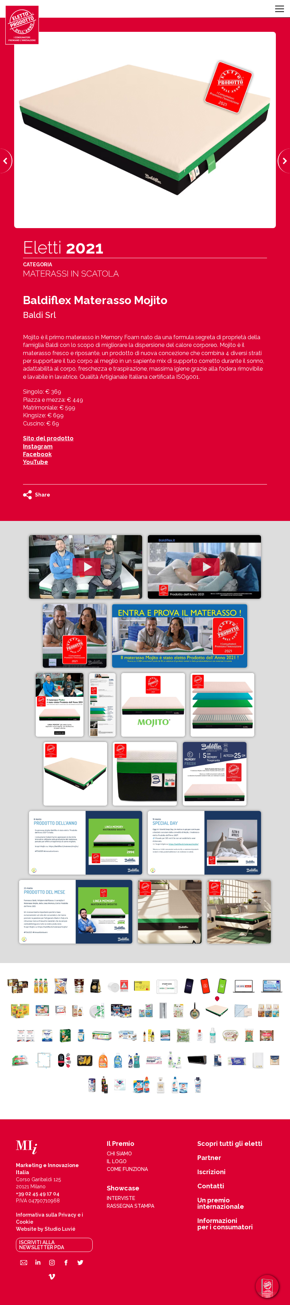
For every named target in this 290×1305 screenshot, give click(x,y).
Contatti (210, 1186)
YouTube (35, 462)
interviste (121, 1198)
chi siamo (119, 1153)
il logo (117, 1161)
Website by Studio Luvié (45, 1229)
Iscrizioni (211, 1172)
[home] (22, 25)
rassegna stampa (130, 1206)
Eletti (63, 247)
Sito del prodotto (48, 438)
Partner (209, 1158)
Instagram (38, 446)
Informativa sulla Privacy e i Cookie (49, 1218)
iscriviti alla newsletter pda (41, 1245)
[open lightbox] (85, 567)
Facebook (37, 454)
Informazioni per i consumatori (225, 1224)
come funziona (127, 1169)
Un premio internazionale (220, 1203)
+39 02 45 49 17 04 (37, 1193)
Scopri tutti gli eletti (229, 1144)
